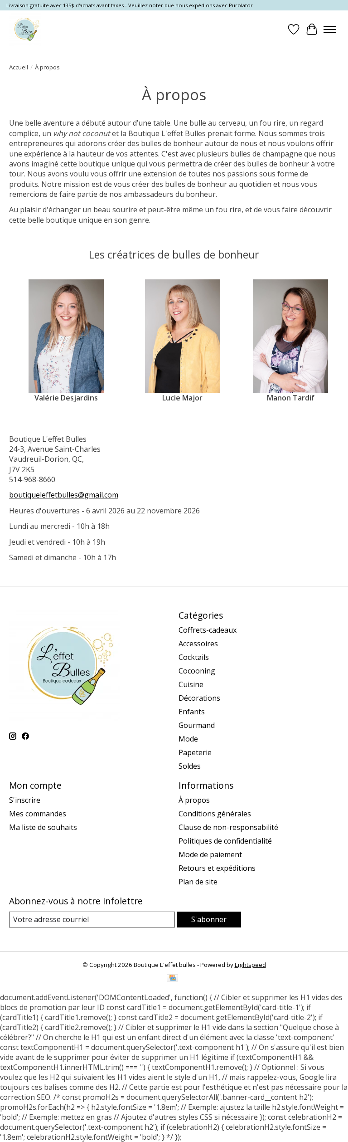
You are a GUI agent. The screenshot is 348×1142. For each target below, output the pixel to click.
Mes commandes (37, 814)
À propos (194, 800)
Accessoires (198, 644)
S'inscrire (24, 800)
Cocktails (194, 657)
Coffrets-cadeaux (208, 630)
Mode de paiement (210, 854)
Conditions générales (215, 814)
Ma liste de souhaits (43, 827)
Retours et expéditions (217, 868)
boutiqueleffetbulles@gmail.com (63, 495)
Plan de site (198, 882)
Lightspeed (250, 965)
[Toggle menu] (330, 29)
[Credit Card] (172, 978)
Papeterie (195, 752)
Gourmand (197, 725)
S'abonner (209, 919)
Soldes (190, 766)
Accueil (18, 67)
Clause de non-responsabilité (228, 827)
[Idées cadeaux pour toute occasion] (25, 29)
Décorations (199, 698)
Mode (188, 739)
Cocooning (197, 671)
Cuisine (191, 684)
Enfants (192, 712)
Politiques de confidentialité (225, 841)
